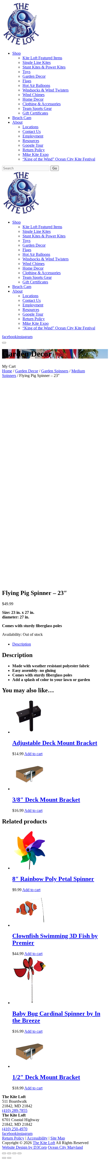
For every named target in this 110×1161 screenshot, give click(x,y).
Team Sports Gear (37, 108)
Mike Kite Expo (36, 154)
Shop (16, 53)
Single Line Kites (37, 62)
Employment (33, 136)
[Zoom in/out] (4, 1153)
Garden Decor (34, 76)
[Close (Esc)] (19, 1153)
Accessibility (37, 1138)
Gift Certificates (35, 113)
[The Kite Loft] (21, 44)
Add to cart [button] (33, 754)
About (17, 122)
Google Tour (33, 145)
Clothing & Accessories (42, 104)
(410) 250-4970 (14, 1129)
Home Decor (33, 99)
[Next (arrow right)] (9, 1158)
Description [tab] (21, 644)
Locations (30, 127)
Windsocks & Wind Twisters (46, 90)
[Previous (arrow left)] (4, 1158)
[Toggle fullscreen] (9, 1153)
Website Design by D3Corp (24, 1147)
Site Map (57, 1138)
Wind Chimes (34, 95)
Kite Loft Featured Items (42, 58)
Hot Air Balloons (36, 85)
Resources (31, 141)
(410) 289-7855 (14, 1110)
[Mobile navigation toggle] (4, 342)
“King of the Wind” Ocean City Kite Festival (59, 159)
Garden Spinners (54, 371)
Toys (26, 72)
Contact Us (32, 131)
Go (54, 168)
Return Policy (34, 150)
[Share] (14, 1153)
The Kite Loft (44, 1143)
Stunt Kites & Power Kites (44, 67)
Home (7, 371)
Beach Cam (21, 118)
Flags (27, 81)
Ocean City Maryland (65, 1147)
